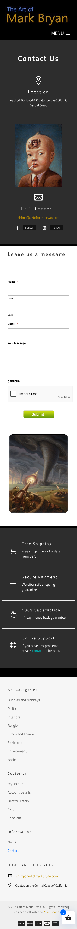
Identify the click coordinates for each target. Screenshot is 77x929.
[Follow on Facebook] (17, 228)
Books (12, 759)
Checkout (14, 817)
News (12, 842)
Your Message (17, 343)
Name (13, 282)
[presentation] (40, 394)
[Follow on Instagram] (44, 228)
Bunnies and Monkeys (24, 699)
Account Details (19, 792)
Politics (13, 708)
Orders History (18, 800)
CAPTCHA (14, 381)
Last (10, 315)
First (10, 298)
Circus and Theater (21, 734)
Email (13, 324)
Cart (11, 809)
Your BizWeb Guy (54, 912)
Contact (13, 850)
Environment (17, 751)
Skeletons (15, 742)
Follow (29, 227)
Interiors (14, 717)
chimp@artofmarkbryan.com (38, 217)
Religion (13, 725)
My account (16, 783)
